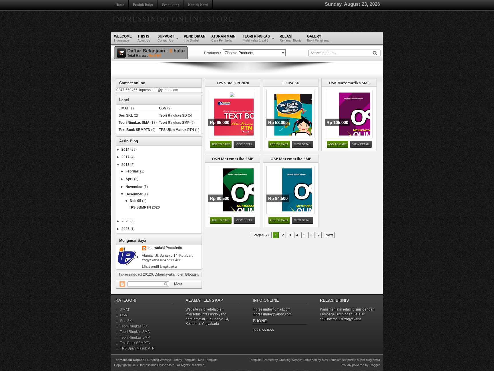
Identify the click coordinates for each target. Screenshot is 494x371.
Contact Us (166, 38)
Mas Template (208, 360)
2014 (125, 150)
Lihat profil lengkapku (159, 267)
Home (119, 5)
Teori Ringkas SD (173, 115)
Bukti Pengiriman (318, 38)
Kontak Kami (198, 5)
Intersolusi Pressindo (165, 248)
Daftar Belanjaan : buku (156, 50)
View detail (244, 144)
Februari (133, 171)
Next (329, 235)
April (130, 179)
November (135, 187)
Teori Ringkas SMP (174, 123)
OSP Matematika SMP (290, 158)
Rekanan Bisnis (290, 38)
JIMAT (124, 108)
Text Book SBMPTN (134, 130)
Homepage (123, 38)
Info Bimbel (195, 38)
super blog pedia (368, 360)
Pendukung (170, 5)
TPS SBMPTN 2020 (232, 82)
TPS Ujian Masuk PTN (176, 130)
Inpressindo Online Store (173, 18)
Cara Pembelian (223, 38)
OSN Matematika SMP (232, 158)
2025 (125, 229)
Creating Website (159, 360)
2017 (125, 157)
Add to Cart (221, 144)
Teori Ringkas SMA (134, 123)
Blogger (191, 274)
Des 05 (136, 201)
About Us (144, 38)
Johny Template (185, 360)
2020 (125, 221)
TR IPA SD (291, 82)
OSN (162, 108)
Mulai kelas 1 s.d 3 (256, 38)
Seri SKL (126, 115)
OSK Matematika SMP (349, 82)
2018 (125, 165)
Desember (135, 194)
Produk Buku (143, 5)
